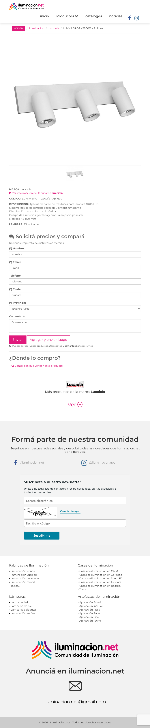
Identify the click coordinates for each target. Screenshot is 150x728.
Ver (75, 404)
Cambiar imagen (70, 511)
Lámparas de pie (21, 606)
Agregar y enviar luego (48, 340)
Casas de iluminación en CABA (99, 571)
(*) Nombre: (17, 248)
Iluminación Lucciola (24, 574)
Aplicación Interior (91, 606)
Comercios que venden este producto (38, 365)
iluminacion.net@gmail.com (75, 701)
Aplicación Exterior (91, 602)
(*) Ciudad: (16, 289)
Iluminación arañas (23, 613)
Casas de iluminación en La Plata (100, 582)
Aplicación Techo (90, 620)
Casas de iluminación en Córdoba (100, 574)
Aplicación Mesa (89, 609)
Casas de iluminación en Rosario (100, 585)
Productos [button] (65, 16)
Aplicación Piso (89, 617)
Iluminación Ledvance (25, 578)
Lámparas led (19, 602)
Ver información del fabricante (37, 193)
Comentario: (17, 316)
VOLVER (18, 28)
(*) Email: (15, 262)
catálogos (93, 16)
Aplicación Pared (90, 613)
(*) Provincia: (17, 302)
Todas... (83, 589)
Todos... (15, 585)
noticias (115, 16)
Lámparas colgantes (24, 609)
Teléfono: (15, 275)
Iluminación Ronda (23, 571)
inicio (44, 16)
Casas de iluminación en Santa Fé (100, 578)
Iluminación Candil (23, 582)
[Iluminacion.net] (26, 6)
